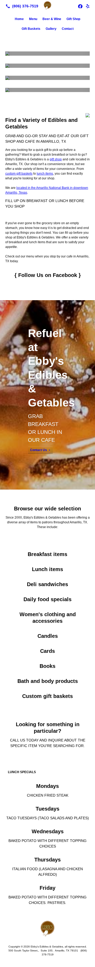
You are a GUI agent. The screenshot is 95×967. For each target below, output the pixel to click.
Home (19, 19)
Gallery (51, 29)
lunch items (45, 173)
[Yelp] (87, 6)
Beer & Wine (51, 19)
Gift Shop (73, 19)
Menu (33, 19)
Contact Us (38, 450)
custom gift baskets (18, 173)
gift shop (56, 159)
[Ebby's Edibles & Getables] (47, 5)
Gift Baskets (31, 29)
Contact (68, 29)
